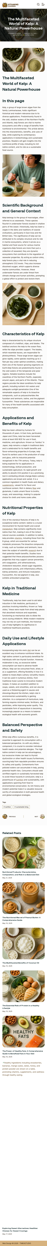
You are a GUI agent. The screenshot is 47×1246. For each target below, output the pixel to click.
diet (29, 650)
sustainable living (21, 807)
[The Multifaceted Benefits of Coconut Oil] (23, 943)
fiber (34, 488)
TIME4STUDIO (25, 1243)
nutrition (19, 780)
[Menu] (43, 4)
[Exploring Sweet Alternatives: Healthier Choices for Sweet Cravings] (23, 1143)
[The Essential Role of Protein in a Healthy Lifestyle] (23, 986)
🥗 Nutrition (17, 35)
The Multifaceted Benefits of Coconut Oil (20, 963)
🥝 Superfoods (28, 35)
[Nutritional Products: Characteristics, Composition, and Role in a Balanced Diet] (23, 853)
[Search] (38, 4)
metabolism (7, 529)
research (32, 550)
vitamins (18, 538)
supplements (8, 485)
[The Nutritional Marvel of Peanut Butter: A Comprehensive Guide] (23, 898)
